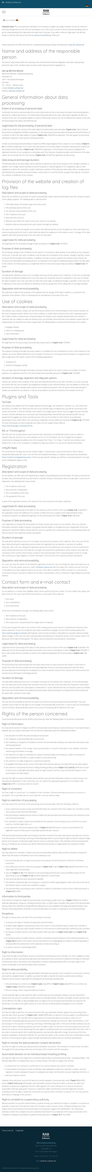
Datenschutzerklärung (42, 35)
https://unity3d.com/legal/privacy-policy (16, 457)
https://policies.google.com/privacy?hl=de (17, 426)
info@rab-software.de (13, 2)
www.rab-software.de (76, 45)
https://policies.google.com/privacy (15, 633)
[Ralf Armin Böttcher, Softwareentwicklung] (46, 12)
